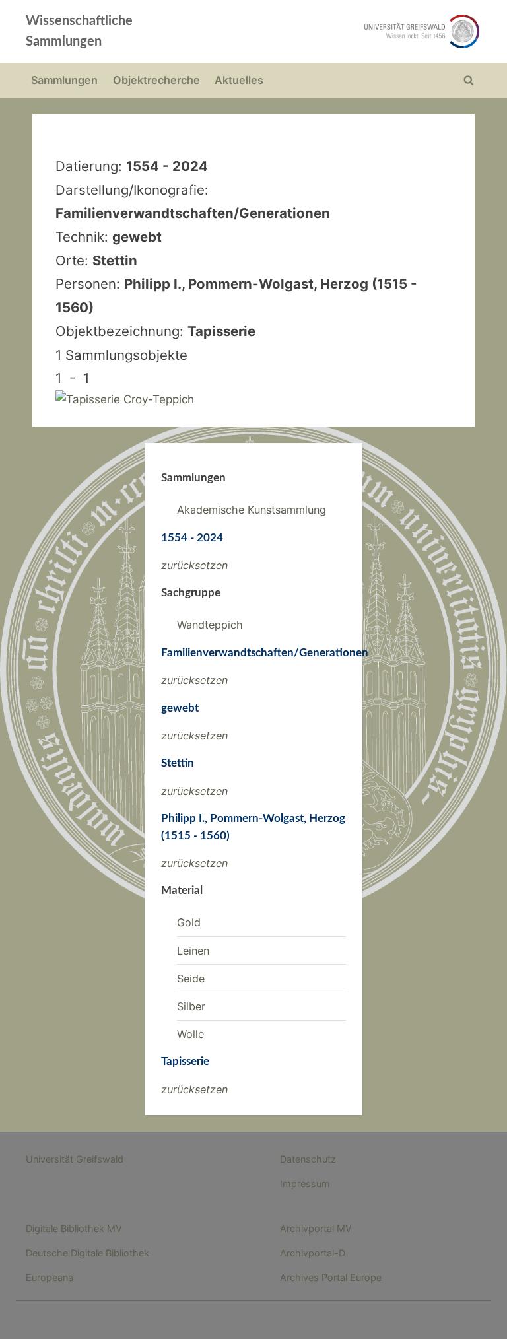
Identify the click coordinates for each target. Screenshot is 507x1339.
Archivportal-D (312, 1252)
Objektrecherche (156, 79)
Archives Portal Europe (331, 1277)
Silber (191, 1006)
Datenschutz (308, 1159)
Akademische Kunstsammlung (251, 509)
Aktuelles (239, 79)
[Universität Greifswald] (344, 31)
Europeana (49, 1277)
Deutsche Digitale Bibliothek (87, 1252)
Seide (191, 978)
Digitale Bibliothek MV (74, 1228)
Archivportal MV (316, 1228)
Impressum (305, 1183)
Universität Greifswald (74, 1159)
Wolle (190, 1034)
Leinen (193, 950)
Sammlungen (64, 79)
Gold (189, 922)
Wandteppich (210, 624)
